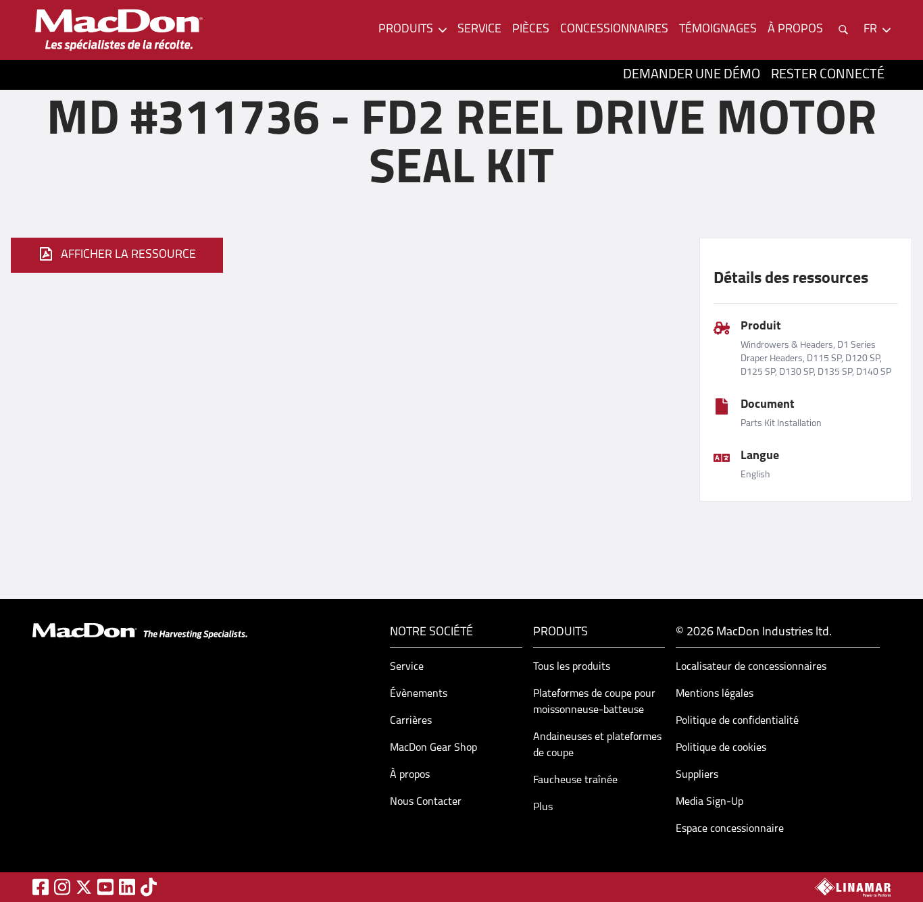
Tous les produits (571, 667)
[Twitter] (84, 887)
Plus (543, 807)
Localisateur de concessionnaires (751, 667)
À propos (410, 775)
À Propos (795, 30)
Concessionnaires (614, 30)
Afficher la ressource (128, 255)
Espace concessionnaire (730, 829)
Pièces (530, 30)
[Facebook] (40, 887)
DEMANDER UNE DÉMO (691, 75)
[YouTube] (105, 887)
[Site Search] (843, 29)
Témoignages (718, 30)
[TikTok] (149, 887)
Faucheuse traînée (575, 780)
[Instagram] (62, 887)
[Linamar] (853, 887)
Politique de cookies (721, 748)
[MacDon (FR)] (118, 30)
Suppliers (697, 775)
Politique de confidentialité (737, 721)
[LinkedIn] (127, 887)
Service (479, 30)
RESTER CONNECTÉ (827, 75)
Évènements (418, 694)
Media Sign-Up (709, 802)
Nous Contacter (426, 802)
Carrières (411, 721)
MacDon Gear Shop (433, 748)
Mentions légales (714, 694)
